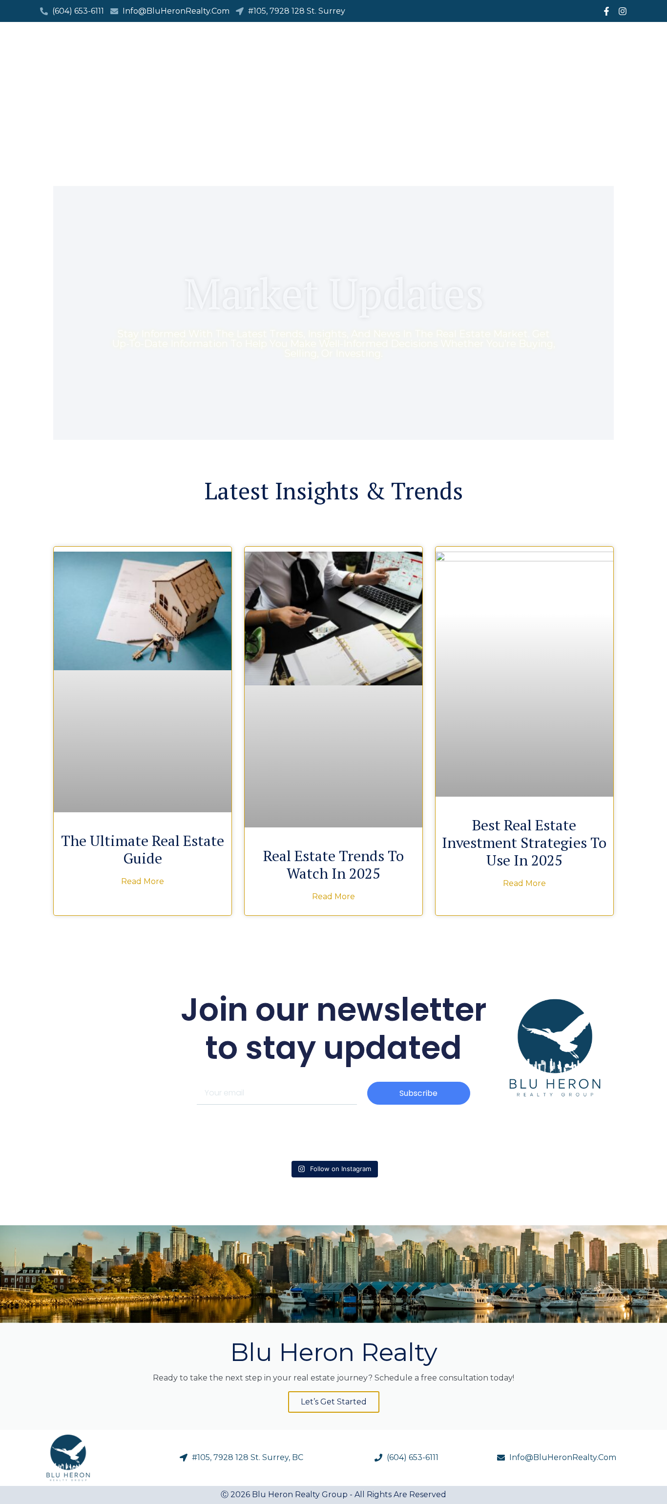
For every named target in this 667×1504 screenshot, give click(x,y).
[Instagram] (622, 11)
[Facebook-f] (606, 11)
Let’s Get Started (334, 1401)
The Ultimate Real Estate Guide (142, 849)
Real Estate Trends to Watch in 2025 (333, 864)
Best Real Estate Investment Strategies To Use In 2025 (524, 842)
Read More (142, 882)
